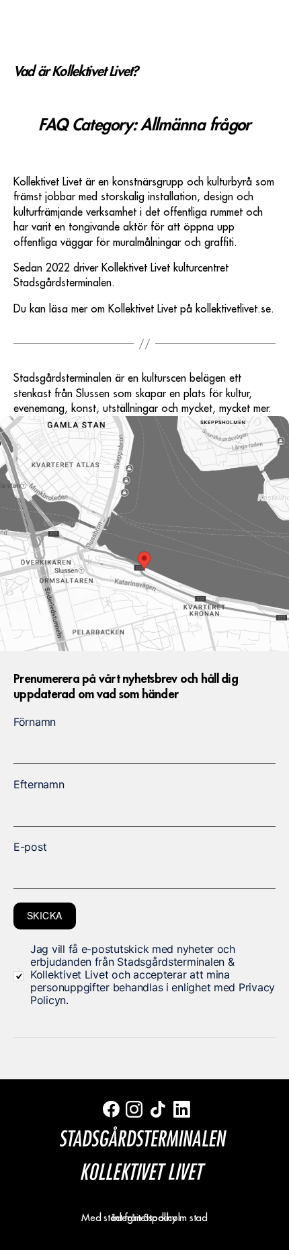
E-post (29, 846)
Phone (27, 666)
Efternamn (39, 784)
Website (25, 666)
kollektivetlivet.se (233, 309)
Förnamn (34, 721)
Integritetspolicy (144, 1218)
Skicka (45, 915)
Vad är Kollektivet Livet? (75, 71)
